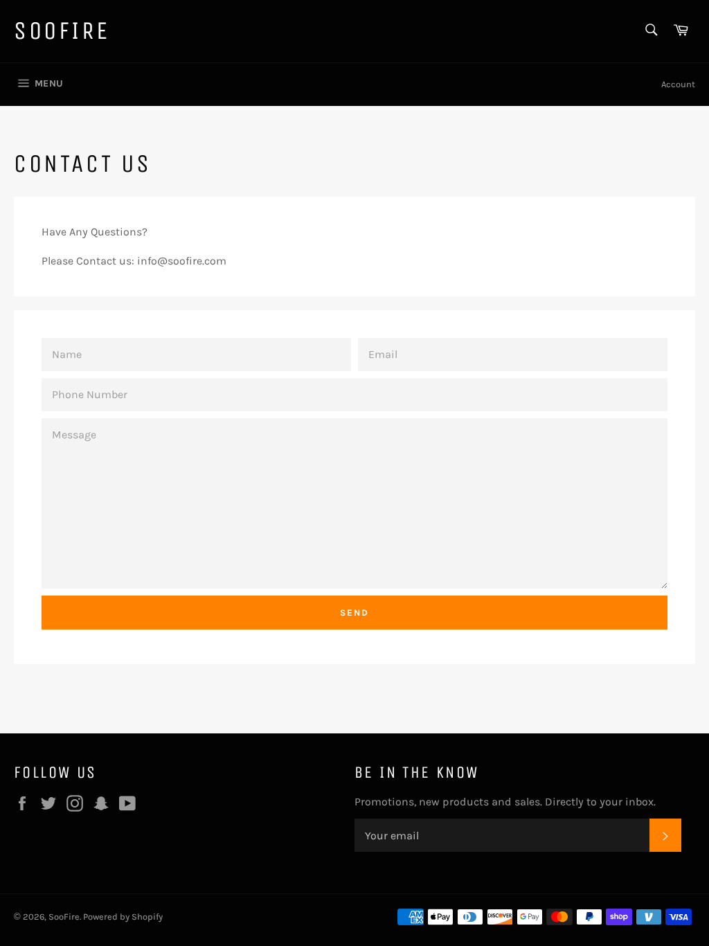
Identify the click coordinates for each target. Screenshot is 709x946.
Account (678, 84)
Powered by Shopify (123, 916)
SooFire (61, 31)
